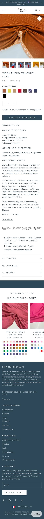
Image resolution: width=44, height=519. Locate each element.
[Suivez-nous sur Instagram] (9, 500)
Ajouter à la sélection (22, 118)
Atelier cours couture (10, 440)
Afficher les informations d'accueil (18, 250)
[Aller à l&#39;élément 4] (28, 64)
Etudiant (5, 444)
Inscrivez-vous (14, 493)
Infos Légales (7, 452)
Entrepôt (6, 421)
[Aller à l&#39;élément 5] (35, 64)
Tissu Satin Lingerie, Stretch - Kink (15, 333)
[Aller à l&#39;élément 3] (20, 64)
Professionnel (7, 429)
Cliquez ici (6, 399)
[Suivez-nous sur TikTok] (22, 500)
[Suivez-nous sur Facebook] (3, 500)
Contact (5, 414)
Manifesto (6, 425)
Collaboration (7, 410)
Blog (4, 418)
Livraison (5, 456)
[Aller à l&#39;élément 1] (5, 64)
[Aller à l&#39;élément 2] (13, 64)
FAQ (4, 448)
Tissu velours (7, 220)
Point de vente (8, 460)
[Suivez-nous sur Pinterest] (16, 500)
